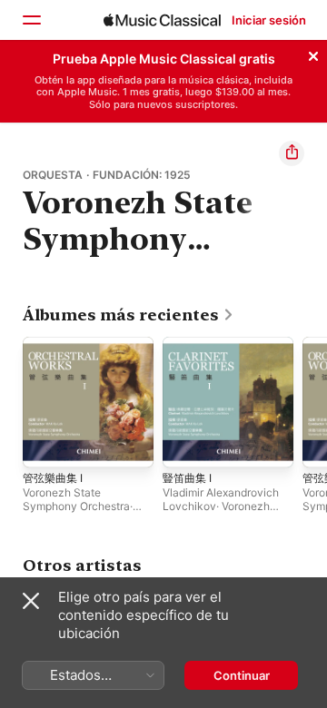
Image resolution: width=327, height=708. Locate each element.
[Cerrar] (313, 53)
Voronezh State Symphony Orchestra (76, 499)
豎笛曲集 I (187, 478)
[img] (162, 20)
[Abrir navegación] (31, 20)
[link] (128, 315)
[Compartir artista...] (291, 153)
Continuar (241, 675)
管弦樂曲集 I (53, 478)
